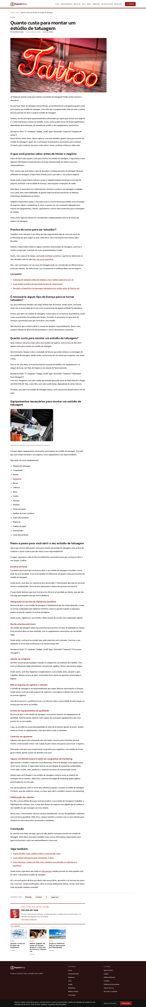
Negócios (77, 4)
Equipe (106, 974)
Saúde (89, 4)
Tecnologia (118, 4)
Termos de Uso (109, 988)
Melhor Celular (107, 4)
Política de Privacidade (111, 984)
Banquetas (17, 479)
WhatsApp (28, 897)
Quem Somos (108, 970)
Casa (83, 4)
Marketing (96, 4)
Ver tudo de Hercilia (29, 920)
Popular (12, 12)
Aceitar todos (126, 1003)
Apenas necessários (110, 1003)
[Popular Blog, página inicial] (18, 4)
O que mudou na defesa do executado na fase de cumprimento (38, 284)
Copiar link (54, 897)
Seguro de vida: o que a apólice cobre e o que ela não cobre (37, 853)
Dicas (57, 4)
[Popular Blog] (17, 967)
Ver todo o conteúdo (110, 991)
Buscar (131, 4)
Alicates (16, 500)
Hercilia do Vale (18, 32)
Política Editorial (109, 977)
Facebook (39, 897)
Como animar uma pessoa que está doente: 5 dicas (33, 858)
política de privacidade (58, 1004)
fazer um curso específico (42, 259)
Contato (106, 981)
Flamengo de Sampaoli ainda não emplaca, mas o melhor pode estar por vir (43, 280)
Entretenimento (66, 4)
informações (46, 871)
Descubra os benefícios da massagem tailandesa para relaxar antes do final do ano (46, 288)
